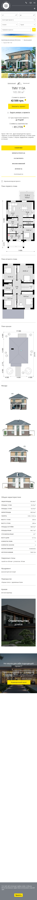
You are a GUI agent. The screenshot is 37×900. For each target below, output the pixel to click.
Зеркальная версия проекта (12, 181)
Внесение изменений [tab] (18, 163)
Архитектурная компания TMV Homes (11, 40)
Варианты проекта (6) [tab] (18, 153)
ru (35, 3)
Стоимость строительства (19, 124)
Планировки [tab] (18, 148)
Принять (18, 895)
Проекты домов (28, 40)
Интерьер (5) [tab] (18, 169)
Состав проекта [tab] (18, 158)
